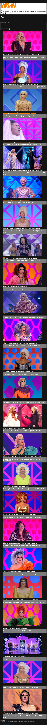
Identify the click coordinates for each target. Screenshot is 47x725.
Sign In (9, 13)
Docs (15, 11)
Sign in (13, 12)
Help (8, 721)
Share (1, 19)
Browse (2, 11)
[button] (1, 10)
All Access (39, 11)
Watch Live (23, 11)
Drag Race (6, 11)
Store (35, 11)
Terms (10, 721)
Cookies (17, 721)
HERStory (31, 11)
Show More (2, 720)
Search (27, 11)
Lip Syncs (11, 11)
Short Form (18, 11)
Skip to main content (4, 1)
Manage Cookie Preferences (25, 721)
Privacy (13, 721)
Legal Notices (3, 721)
